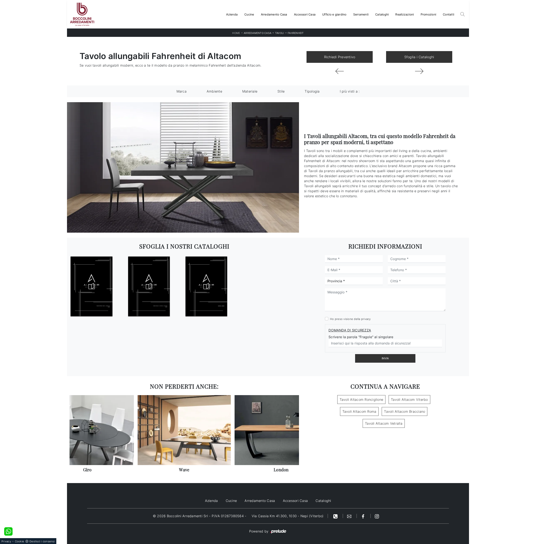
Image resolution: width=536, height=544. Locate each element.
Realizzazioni (404, 14)
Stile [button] (281, 91)
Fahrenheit (296, 33)
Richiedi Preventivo (339, 57)
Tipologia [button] (312, 91)
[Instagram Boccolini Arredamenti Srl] (377, 516)
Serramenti (361, 14)
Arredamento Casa (274, 14)
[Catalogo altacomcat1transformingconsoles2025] (91, 286)
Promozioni (428, 14)
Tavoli (279, 33)
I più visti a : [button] (350, 91)
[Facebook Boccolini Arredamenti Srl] (364, 516)
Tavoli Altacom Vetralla (383, 423)
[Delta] (339, 71)
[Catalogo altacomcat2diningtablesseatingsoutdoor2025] (149, 286)
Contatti (448, 14)
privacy (366, 319)
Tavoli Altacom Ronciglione (361, 399)
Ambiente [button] (214, 91)
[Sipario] (419, 71)
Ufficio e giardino (334, 14)
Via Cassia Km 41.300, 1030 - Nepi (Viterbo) (288, 516)
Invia (385, 358)
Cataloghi (382, 14)
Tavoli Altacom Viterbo (409, 399)
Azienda (232, 14)
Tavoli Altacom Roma (359, 411)
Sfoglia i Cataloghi (419, 57)
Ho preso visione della (350, 319)
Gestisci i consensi (42, 541)
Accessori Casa (305, 14)
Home (236, 33)
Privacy (6, 541)
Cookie (19, 541)
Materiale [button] (249, 91)
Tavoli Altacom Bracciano (404, 411)
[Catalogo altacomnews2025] (206, 286)
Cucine (249, 14)
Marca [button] (182, 91)
